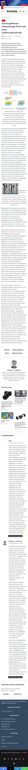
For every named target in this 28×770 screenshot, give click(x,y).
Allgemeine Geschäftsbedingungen (9, 743)
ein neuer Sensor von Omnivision (16, 232)
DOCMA (25, 752)
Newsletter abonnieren (6, 736)
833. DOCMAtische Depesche (8, 719)
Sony (7, 353)
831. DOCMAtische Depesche (8, 729)
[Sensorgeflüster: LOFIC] (7, 415)
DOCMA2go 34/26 (5, 724)
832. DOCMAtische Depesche (8, 721)
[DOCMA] (12, 11)
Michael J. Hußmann (7, 36)
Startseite (5, 17)
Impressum (3, 746)
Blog (9, 17)
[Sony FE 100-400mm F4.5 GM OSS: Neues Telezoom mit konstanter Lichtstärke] (21, 416)
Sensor (7, 350)
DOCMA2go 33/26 (5, 726)
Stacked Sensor (17, 353)
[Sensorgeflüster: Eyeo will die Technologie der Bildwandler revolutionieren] (21, 393)
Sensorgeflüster (18, 350)
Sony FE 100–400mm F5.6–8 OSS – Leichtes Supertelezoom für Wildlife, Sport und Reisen (7, 405)
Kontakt (3, 740)
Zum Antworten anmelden (15, 536)
